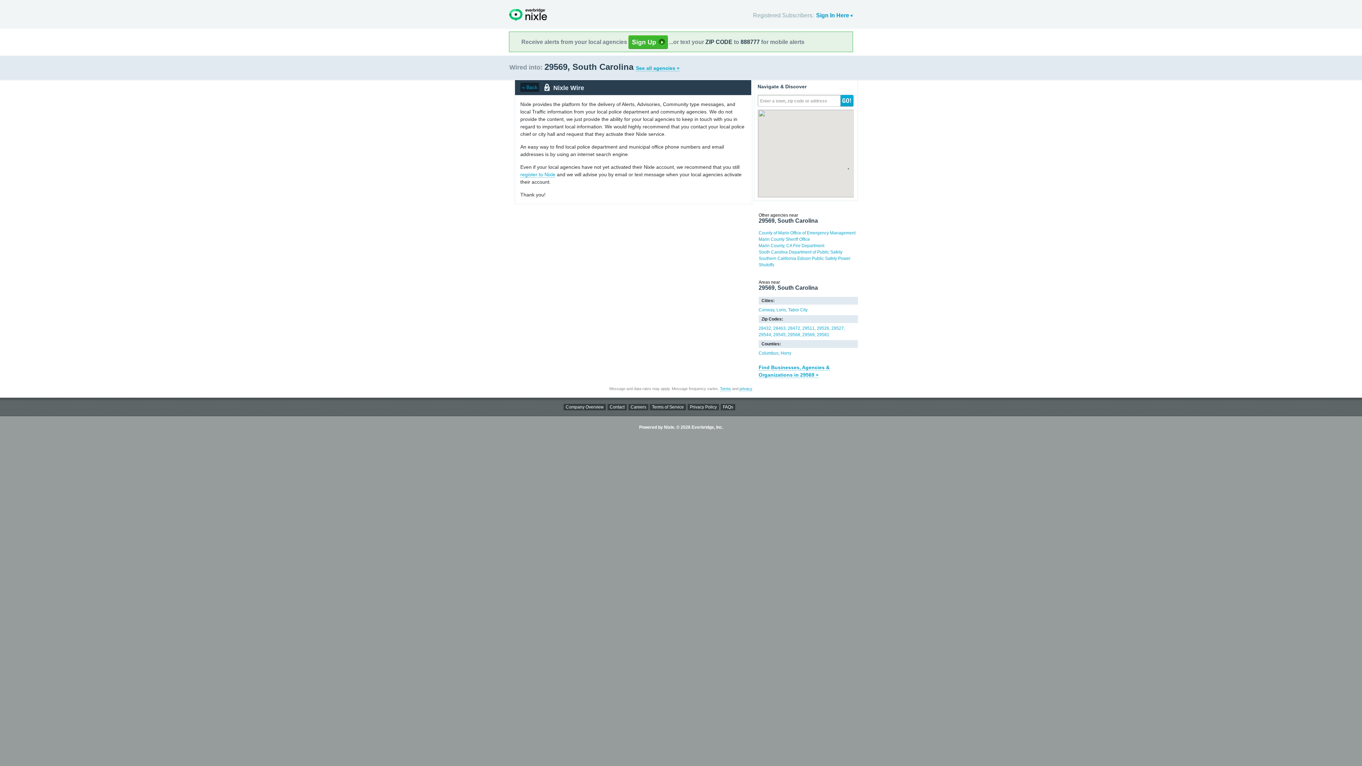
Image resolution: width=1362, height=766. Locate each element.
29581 (823, 334)
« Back (529, 87)
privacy (746, 389)
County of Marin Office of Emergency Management (807, 233)
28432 (765, 328)
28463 (779, 328)
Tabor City (798, 309)
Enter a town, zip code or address (793, 101)
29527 (837, 328)
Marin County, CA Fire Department (791, 245)
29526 (823, 328)
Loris (781, 309)
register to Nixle (537, 174)
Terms (725, 389)
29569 (808, 334)
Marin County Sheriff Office (784, 239)
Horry (786, 353)
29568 (794, 334)
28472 (794, 328)
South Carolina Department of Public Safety (800, 252)
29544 (765, 334)
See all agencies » (658, 68)
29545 (779, 334)
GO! (847, 101)
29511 (808, 328)
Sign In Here (832, 15)
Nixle (528, 15)
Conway (766, 309)
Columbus (769, 353)
